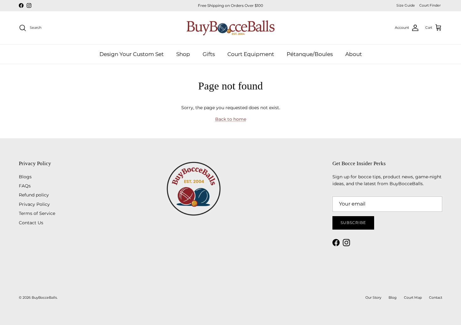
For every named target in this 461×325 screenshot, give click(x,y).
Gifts (209, 54)
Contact (435, 297)
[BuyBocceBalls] (230, 28)
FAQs (25, 186)
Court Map (413, 297)
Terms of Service (37, 213)
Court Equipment (250, 54)
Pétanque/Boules (310, 54)
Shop (183, 54)
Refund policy (34, 195)
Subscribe (353, 222)
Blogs (25, 177)
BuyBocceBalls (44, 297)
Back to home (230, 119)
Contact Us (31, 223)
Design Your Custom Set (131, 54)
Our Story (373, 297)
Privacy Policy (34, 204)
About (353, 54)
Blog (393, 297)
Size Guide (405, 5)
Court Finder (430, 5)
